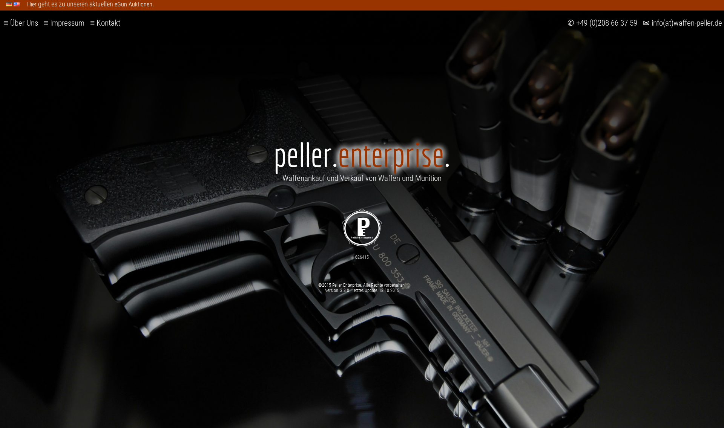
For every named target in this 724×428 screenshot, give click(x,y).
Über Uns (24, 23)
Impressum (67, 23)
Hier (32, 4)
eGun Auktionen (133, 4)
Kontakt (108, 23)
